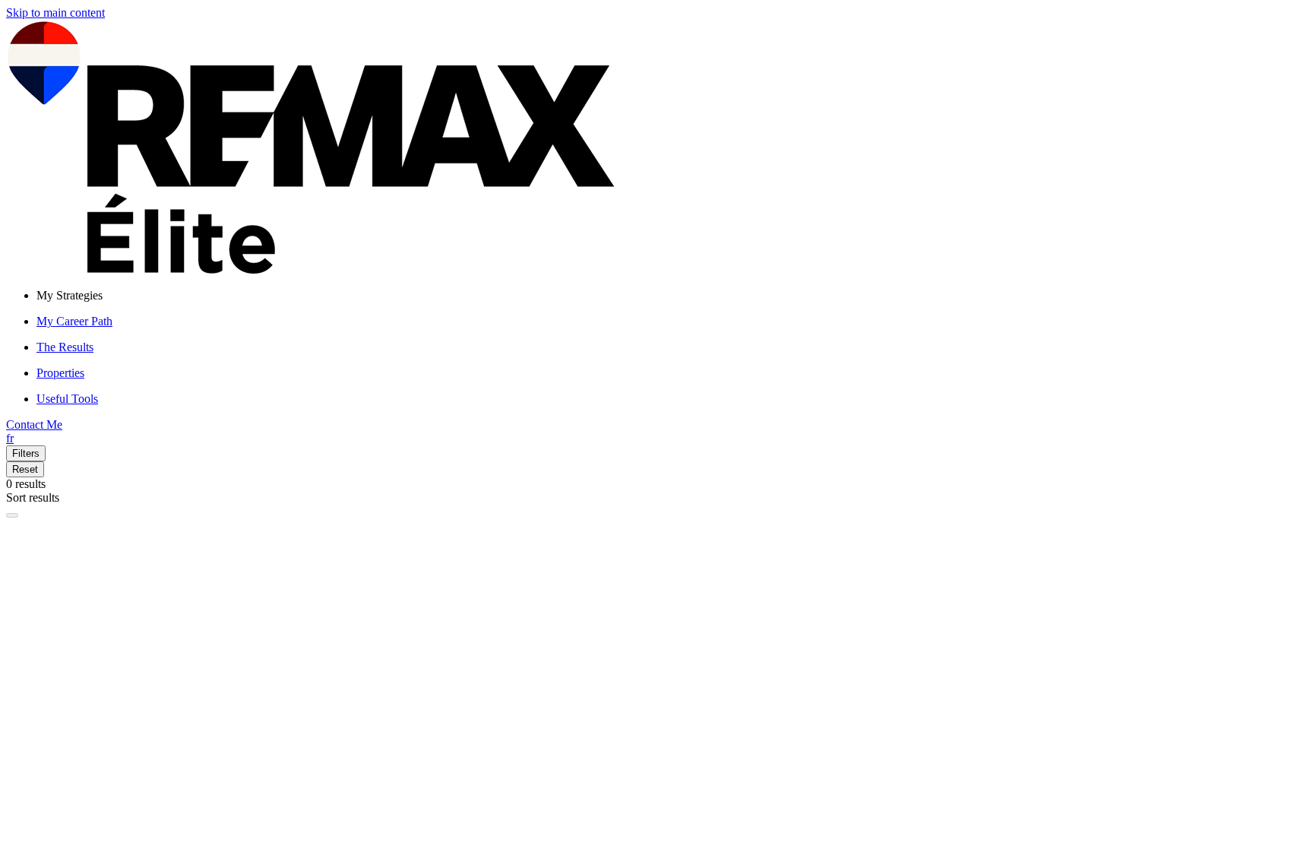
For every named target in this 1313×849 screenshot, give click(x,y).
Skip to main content (55, 12)
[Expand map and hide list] (12, 515)
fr (10, 438)
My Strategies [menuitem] (69, 295)
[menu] (671, 296)
